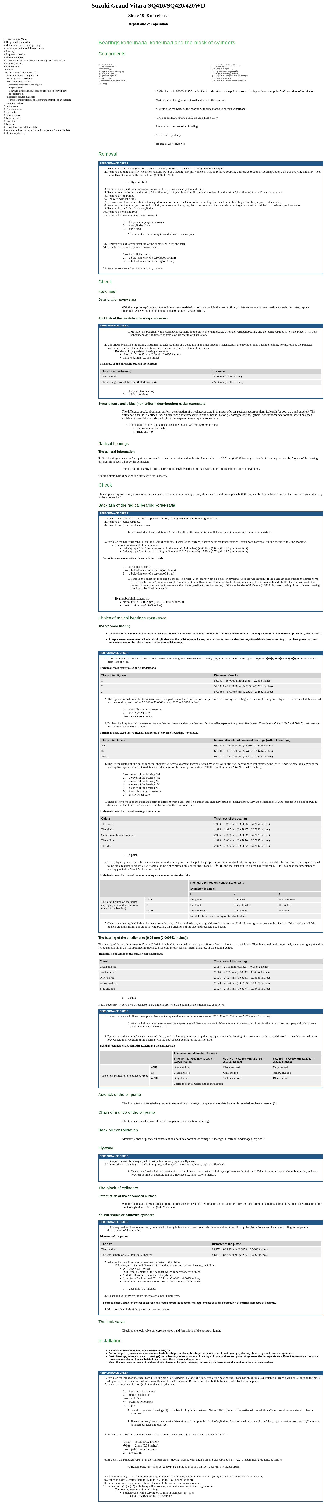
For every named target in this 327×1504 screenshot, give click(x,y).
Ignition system (14, 108)
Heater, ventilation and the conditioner (25, 48)
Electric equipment (15, 133)
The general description (21, 78)
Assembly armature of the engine (25, 84)
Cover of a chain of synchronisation (206, 202)
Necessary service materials (21, 96)
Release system (13, 115)
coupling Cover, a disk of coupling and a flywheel (291, 171)
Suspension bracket (16, 54)
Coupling (11, 121)
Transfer (10, 124)
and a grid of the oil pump (227, 192)
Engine (201, 168)
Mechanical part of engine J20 (22, 75)
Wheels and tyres (14, 57)
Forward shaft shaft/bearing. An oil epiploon (35, 60)
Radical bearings (252, 923)
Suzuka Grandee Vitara (15, 39)
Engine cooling (15, 102)
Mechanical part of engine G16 (23, 72)
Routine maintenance (20, 81)
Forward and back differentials (21, 127)
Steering (10, 51)
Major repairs (16, 87)
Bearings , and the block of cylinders (38, 90)
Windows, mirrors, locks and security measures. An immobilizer (38, 130)
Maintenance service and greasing (23, 45)
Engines (9, 69)
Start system (12, 111)
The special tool (15, 93)
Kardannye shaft (14, 63)
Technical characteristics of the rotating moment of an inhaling (39, 99)
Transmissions (13, 118)
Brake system (12, 66)
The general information (18, 42)
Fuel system (12, 105)
